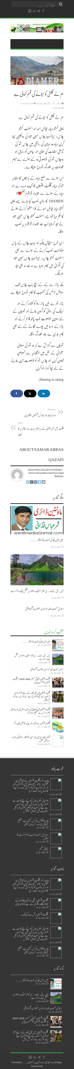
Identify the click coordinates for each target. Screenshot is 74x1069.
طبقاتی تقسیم (43, 848)
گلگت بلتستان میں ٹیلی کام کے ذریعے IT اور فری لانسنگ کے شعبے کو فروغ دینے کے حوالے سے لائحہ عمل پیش (31, 696)
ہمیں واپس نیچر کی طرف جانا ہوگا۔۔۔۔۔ (47, 539)
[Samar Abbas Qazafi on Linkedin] (27, 483)
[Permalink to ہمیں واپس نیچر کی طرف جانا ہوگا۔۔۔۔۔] (37, 520)
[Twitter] (39, 11)
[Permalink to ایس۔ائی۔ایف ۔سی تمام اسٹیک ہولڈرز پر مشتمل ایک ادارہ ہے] (37, 569)
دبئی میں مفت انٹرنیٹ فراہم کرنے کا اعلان (32, 836)
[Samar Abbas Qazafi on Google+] (31, 483)
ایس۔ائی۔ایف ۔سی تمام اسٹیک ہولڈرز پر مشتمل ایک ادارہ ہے (37, 590)
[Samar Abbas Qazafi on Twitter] (39, 483)
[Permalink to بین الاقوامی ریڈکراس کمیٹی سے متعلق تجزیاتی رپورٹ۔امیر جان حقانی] (56, 824)
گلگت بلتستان (55, 103)
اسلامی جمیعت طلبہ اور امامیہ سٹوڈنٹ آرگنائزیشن (44, 608)
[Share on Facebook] (16, 393)
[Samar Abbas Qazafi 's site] (43, 483)
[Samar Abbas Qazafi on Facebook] (35, 483)
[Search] (61, 4)
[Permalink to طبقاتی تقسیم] (56, 852)
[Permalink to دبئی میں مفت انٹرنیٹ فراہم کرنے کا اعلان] (56, 838)
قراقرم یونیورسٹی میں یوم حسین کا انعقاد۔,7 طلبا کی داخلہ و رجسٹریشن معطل (31, 738)
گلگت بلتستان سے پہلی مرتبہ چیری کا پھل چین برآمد (32, 723)
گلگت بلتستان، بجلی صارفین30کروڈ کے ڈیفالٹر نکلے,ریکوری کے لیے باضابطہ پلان (31, 902)
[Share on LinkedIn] (44, 393)
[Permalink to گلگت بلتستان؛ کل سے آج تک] (56, 918)
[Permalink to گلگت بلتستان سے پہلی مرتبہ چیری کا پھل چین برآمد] (58, 727)
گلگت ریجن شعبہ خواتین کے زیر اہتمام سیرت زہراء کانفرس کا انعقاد (41, 429)
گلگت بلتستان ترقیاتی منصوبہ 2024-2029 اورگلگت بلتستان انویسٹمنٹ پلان (31, 680)
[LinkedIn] (34, 11)
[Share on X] (30, 393)
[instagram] (30, 11)
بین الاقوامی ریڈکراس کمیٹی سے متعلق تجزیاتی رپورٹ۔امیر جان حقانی (32, 822)
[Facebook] (43, 11)
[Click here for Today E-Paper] (37, 29)
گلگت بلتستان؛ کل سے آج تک (34, 914)
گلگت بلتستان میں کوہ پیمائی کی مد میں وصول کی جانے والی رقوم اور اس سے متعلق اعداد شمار (30, 711)
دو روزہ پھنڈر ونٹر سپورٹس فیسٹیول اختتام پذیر (40, 412)
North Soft (38, 1066)
